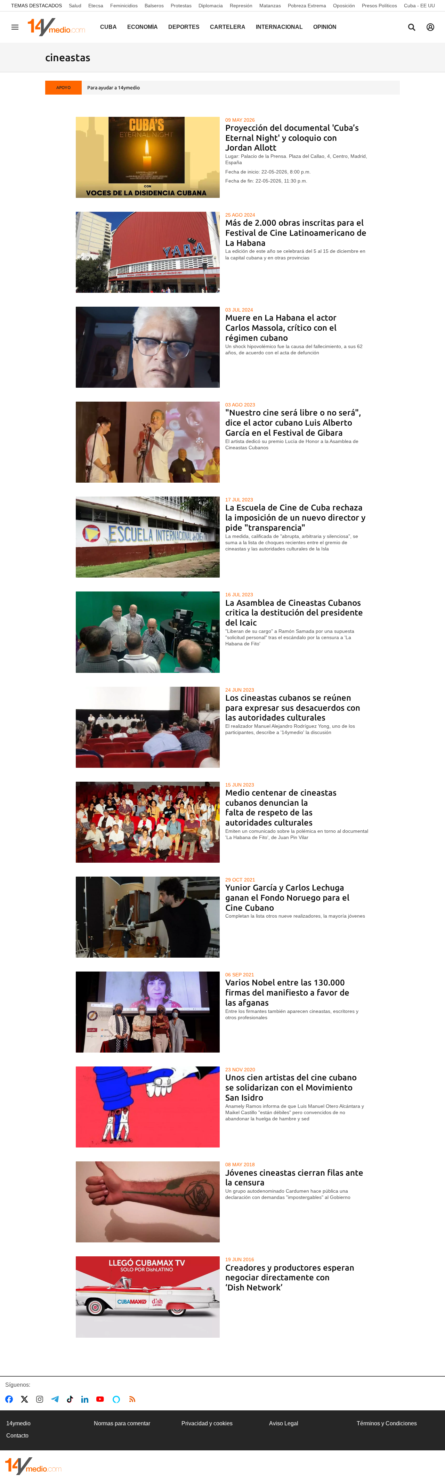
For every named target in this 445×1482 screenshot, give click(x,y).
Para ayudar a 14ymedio (113, 87)
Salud (75, 5)
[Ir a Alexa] (117, 1399)
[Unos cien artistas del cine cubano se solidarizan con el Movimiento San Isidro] (148, 1106)
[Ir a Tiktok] (71, 1399)
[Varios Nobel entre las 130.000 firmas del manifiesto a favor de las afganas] (148, 1012)
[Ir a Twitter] (26, 1399)
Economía (142, 27)
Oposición (344, 5)
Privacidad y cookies (207, 1423)
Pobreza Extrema (307, 5)
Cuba (108, 27)
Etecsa (95, 5)
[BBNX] (33, 1466)
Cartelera (227, 27)
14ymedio (18, 1423)
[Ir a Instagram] (41, 1399)
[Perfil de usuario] (430, 27)
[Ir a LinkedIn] (86, 1399)
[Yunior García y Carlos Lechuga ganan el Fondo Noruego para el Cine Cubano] (148, 917)
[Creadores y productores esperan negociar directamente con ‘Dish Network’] (148, 1296)
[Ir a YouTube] (101, 1399)
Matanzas (270, 5)
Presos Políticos (379, 5)
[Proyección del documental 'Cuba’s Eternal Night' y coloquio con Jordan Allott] (148, 157)
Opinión (325, 27)
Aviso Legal (283, 1423)
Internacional (279, 27)
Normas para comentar (122, 1423)
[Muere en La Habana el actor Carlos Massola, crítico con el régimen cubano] (148, 347)
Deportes (184, 27)
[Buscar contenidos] (411, 28)
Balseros (154, 5)
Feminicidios (124, 5)
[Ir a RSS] (133, 1399)
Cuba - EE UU (419, 5)
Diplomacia (211, 5)
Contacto (17, 1436)
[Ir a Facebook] (10, 1399)
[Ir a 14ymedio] (59, 27)
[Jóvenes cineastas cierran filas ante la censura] (148, 1201)
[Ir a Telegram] (56, 1399)
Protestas (181, 5)
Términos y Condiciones (387, 1423)
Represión (241, 5)
